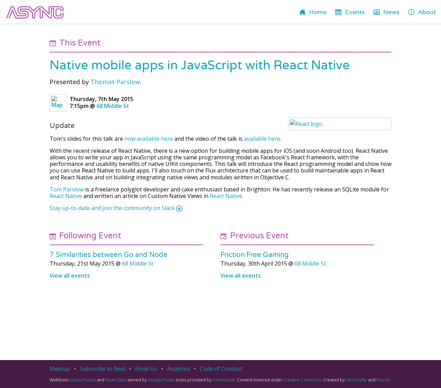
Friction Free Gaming (254, 255)
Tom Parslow (67, 189)
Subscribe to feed (102, 368)
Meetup (60, 368)
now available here (148, 138)
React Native (66, 196)
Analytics (178, 368)
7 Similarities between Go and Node (108, 255)
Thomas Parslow (115, 82)
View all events (70, 275)
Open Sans (115, 380)
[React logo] (339, 124)
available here (262, 138)
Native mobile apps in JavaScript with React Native (200, 65)
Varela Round (83, 380)
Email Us (146, 368)
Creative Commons (302, 380)
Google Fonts (161, 380)
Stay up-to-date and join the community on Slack (112, 208)
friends (383, 380)
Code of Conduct (221, 368)
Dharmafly (356, 380)
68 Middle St (112, 106)
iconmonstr (224, 380)
